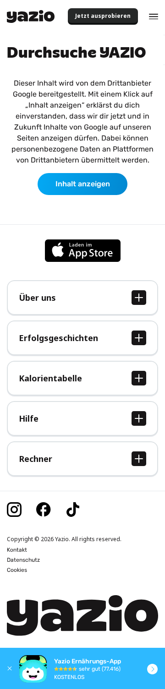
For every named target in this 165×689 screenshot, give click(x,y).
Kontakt (17, 550)
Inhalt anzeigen (82, 183)
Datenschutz (23, 560)
